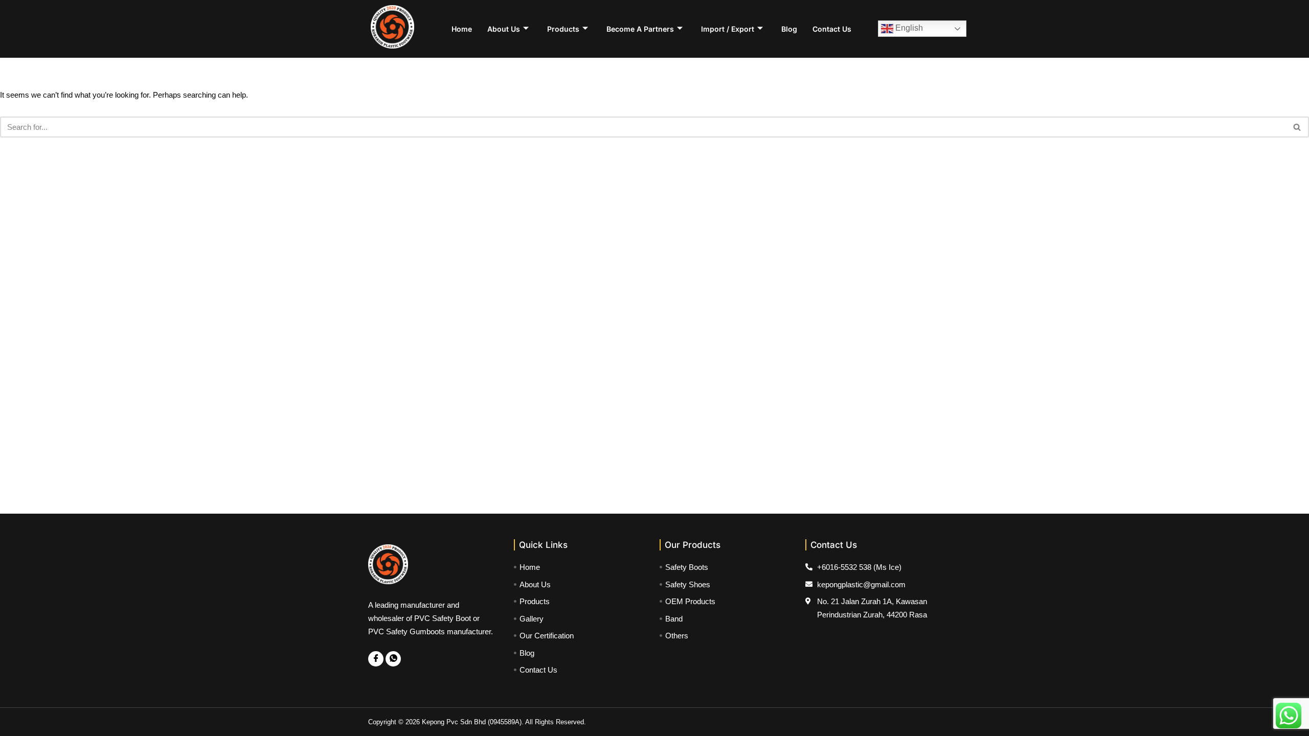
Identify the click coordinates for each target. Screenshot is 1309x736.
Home (462, 29)
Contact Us (832, 29)
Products (563, 29)
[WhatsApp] (393, 658)
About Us (503, 29)
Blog (789, 29)
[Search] (1297, 127)
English (908, 28)
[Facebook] (375, 658)
